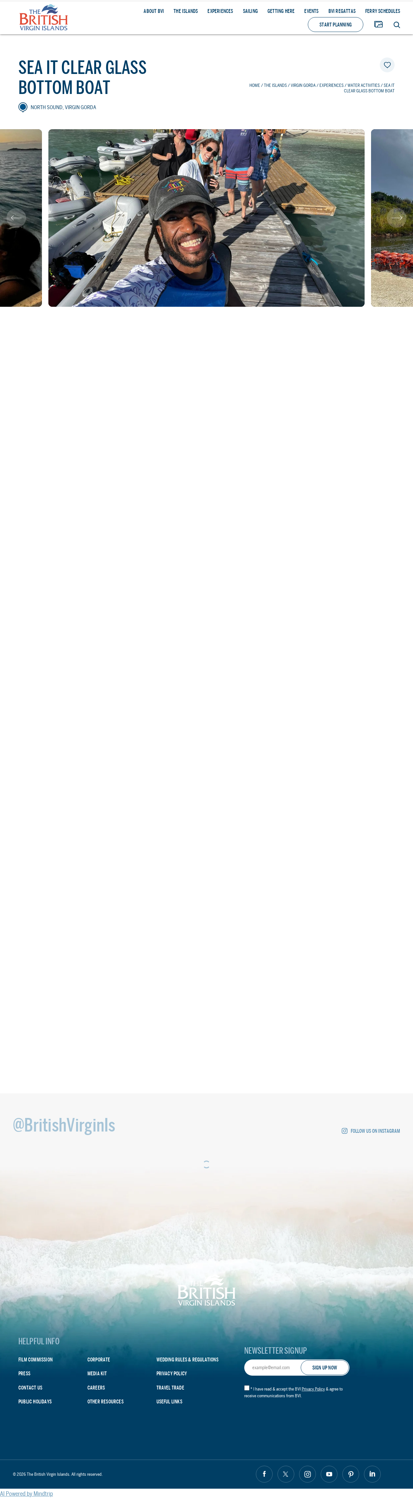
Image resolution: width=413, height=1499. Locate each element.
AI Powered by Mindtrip (26, 1493)
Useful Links (169, 1402)
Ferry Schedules (382, 11)
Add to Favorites (387, 64)
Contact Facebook (59, 969)
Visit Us (83, 941)
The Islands (186, 11)
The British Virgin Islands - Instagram (307, 1474)
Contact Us (30, 1388)
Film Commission (35, 1360)
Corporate (98, 1360)
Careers (96, 1388)
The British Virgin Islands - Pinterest (351, 1474)
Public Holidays (35, 1402)
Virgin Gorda (303, 85)
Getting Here (281, 11)
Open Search (397, 25)
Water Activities (364, 85)
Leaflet (385, 745)
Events (311, 11)
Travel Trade (170, 1388)
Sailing (250, 11)
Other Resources (105, 1402)
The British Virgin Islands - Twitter (286, 1474)
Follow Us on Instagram (375, 1131)
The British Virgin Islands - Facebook (264, 1474)
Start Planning (335, 25)
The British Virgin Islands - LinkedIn (372, 1474)
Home (254, 85)
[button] (16, 218)
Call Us (154, 941)
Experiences (220, 11)
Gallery (378, 24)
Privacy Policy (171, 1373)
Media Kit (97, 1373)
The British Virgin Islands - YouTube (329, 1474)
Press (24, 1373)
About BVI (154, 11)
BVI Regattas (342, 11)
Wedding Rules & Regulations (187, 1360)
